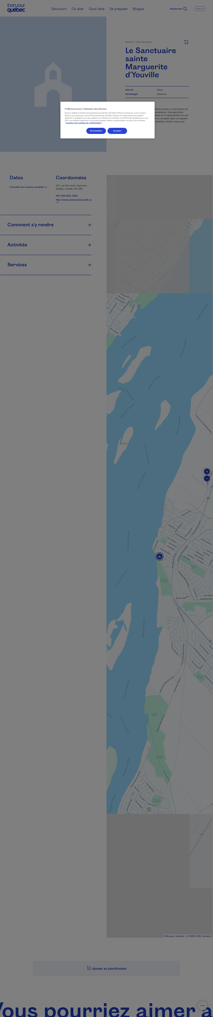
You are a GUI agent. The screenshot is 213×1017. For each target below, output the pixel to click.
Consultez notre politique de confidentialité (84, 123)
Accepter (117, 131)
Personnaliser (96, 131)
